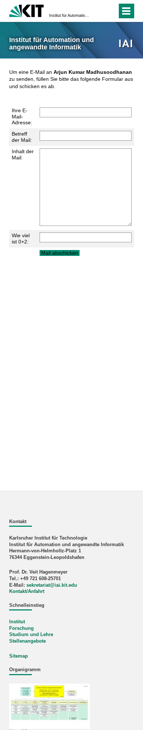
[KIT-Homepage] (26, 10)
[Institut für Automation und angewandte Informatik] (126, 44)
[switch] (98, 11)
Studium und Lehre (31, 634)
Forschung (21, 628)
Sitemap (18, 656)
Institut (17, 621)
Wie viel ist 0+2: (21, 238)
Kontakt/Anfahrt (26, 591)
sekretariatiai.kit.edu (51, 585)
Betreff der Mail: (22, 137)
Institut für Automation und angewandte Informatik (69, 15)
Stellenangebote (27, 641)
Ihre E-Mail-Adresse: (22, 116)
